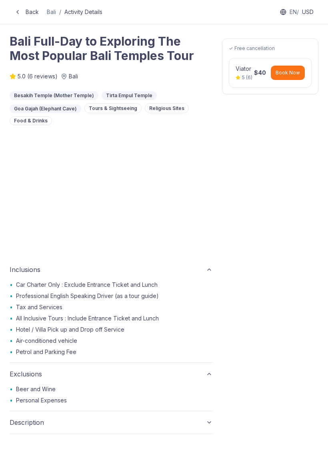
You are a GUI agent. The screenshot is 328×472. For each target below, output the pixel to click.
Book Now (288, 73)
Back (32, 11)
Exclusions (26, 374)
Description (27, 422)
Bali (51, 11)
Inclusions (25, 270)
